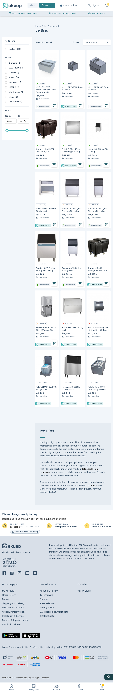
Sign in (95, 5)
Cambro (90, 485)
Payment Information (13, 607)
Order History (9, 595)
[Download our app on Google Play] (11, 636)
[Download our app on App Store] (31, 636)
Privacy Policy (47, 607)
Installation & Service (13, 616)
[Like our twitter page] (13, 573)
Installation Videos (11, 624)
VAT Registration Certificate (54, 611)
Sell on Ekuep (84, 590)
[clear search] (38, 5)
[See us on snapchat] (37, 573)
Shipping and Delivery (13, 603)
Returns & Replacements (15, 620)
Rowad (5, 599)
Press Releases (47, 603)
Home (38, 26)
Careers (44, 599)
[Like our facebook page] (6, 573)
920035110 (15, 527)
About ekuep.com (49, 590)
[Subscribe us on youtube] (29, 573)
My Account (8, 590)
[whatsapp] (108, 677)
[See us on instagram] (21, 573)
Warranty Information (13, 611)
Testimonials (46, 595)
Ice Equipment (51, 26)
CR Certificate (47, 616)
